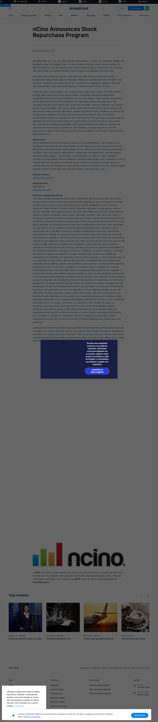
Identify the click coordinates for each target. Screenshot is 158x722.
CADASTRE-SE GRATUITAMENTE (97, 371)
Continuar (139, 715)
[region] (79, 714)
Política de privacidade (31, 717)
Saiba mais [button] (19, 706)
